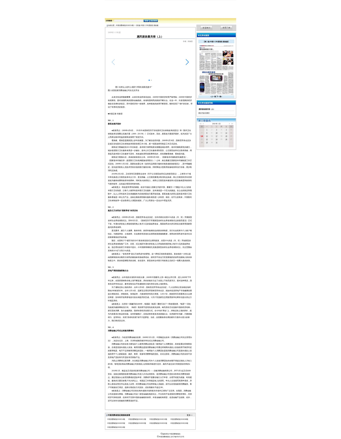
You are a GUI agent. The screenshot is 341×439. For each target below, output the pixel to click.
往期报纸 (212, 15)
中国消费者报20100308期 (179, 419)
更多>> (190, 415)
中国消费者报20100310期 (158, 419)
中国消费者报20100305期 (116, 423)
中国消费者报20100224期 (116, 427)
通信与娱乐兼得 (204, 113)
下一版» (219, 96)
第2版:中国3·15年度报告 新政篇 (147, 25)
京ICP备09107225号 (177, 437)
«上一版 (213, 96)
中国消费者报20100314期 (125, 25)
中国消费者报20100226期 (179, 423)
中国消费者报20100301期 (158, 423)
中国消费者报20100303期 (137, 423)
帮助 (218, 15)
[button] (187, 62)
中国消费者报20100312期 (137, 419)
